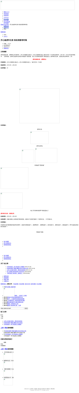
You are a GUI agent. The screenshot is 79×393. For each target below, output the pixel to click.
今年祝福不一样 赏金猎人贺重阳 (15, 266)
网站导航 (53, 388)
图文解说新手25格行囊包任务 (15, 302)
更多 (6, 328)
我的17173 (6, 12)
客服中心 (48, 388)
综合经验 (6, 22)
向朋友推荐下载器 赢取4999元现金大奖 (17, 268)
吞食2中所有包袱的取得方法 (15, 297)
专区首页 (6, 13)
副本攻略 (6, 20)
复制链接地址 (7, 244)
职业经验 (15, 284)
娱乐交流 (27, 284)
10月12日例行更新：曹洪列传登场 (16, 270)
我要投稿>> (4, 284)
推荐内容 (6, 276)
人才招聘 (31, 388)
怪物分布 (6, 27)
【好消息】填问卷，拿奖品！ (15, 273)
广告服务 (35, 388)
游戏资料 (6, 15)
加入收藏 (6, 241)
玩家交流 (6, 25)
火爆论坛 (6, 281)
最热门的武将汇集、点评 (14, 305)
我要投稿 (3, 32)
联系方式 (44, 388)
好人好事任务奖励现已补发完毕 (15, 271)
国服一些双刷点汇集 (12, 303)
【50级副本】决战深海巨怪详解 (16, 300)
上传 (2, 328)
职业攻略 (6, 19)
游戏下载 (6, 279)
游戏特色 (6, 17)
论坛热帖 (6, 24)
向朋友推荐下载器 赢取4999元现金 (13, 322)
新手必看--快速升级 (10, 286)
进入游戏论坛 (7, 243)
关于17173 (26, 388)
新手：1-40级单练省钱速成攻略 (15, 299)
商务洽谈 (40, 388)
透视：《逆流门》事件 (21, 295)
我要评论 (6, 48)
